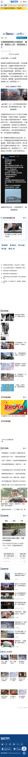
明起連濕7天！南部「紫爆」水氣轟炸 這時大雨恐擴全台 (22, 662)
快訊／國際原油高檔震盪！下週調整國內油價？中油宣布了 (4, 662)
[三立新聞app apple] (6, 748)
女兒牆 (18, 68)
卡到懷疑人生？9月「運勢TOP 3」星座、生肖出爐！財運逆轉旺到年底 (13, 697)
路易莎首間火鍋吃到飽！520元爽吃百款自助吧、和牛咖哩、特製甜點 (4, 697)
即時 (5, 5)
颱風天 (9, 140)
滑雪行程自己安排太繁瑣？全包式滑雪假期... (14, 277)
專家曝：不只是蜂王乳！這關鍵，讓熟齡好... (14, 282)
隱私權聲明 (4, 753)
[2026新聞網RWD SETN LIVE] (2, 2)
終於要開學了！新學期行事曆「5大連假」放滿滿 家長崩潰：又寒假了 (13, 679)
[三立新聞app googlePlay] (18, 748)
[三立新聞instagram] (10, 744)
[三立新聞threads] (21, 744)
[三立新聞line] (14, 744)
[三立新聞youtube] (2, 744)
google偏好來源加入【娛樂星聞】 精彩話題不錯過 (14, 268)
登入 (26, 1)
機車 (6, 521)
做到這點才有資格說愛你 (10, 270)
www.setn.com (16, 753)
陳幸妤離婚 (21, 5)
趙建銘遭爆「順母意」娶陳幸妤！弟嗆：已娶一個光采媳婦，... (13, 505)
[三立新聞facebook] (6, 744)
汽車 (21, 521)
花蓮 (10, 66)
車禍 (14, 521)
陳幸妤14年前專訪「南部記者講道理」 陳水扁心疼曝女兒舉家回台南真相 (22, 679)
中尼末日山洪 (12, 5)
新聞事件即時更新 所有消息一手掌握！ (14, 265)
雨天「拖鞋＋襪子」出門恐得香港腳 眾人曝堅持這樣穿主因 (13, 662)
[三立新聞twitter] (17, 744)
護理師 (3, 143)
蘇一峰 (14, 79)
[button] (21, 1)
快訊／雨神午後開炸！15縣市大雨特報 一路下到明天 (4, 679)
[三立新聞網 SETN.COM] (1, 5)
